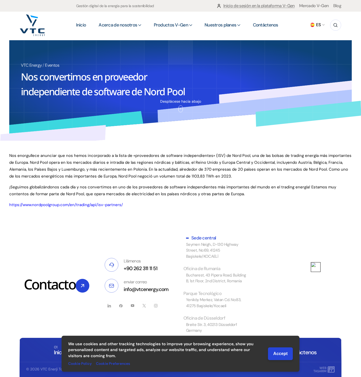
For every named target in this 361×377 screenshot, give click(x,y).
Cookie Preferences (113, 363)
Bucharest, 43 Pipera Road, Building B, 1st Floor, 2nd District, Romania (216, 278)
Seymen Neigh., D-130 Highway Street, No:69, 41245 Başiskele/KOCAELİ (212, 250)
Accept (280, 353)
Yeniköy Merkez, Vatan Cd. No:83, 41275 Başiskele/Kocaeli (213, 302)
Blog (337, 5)
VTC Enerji (49, 369)
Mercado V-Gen (314, 5)
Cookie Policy (80, 363)
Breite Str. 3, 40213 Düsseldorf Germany (211, 327)
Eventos (52, 65)
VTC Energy (31, 65)
